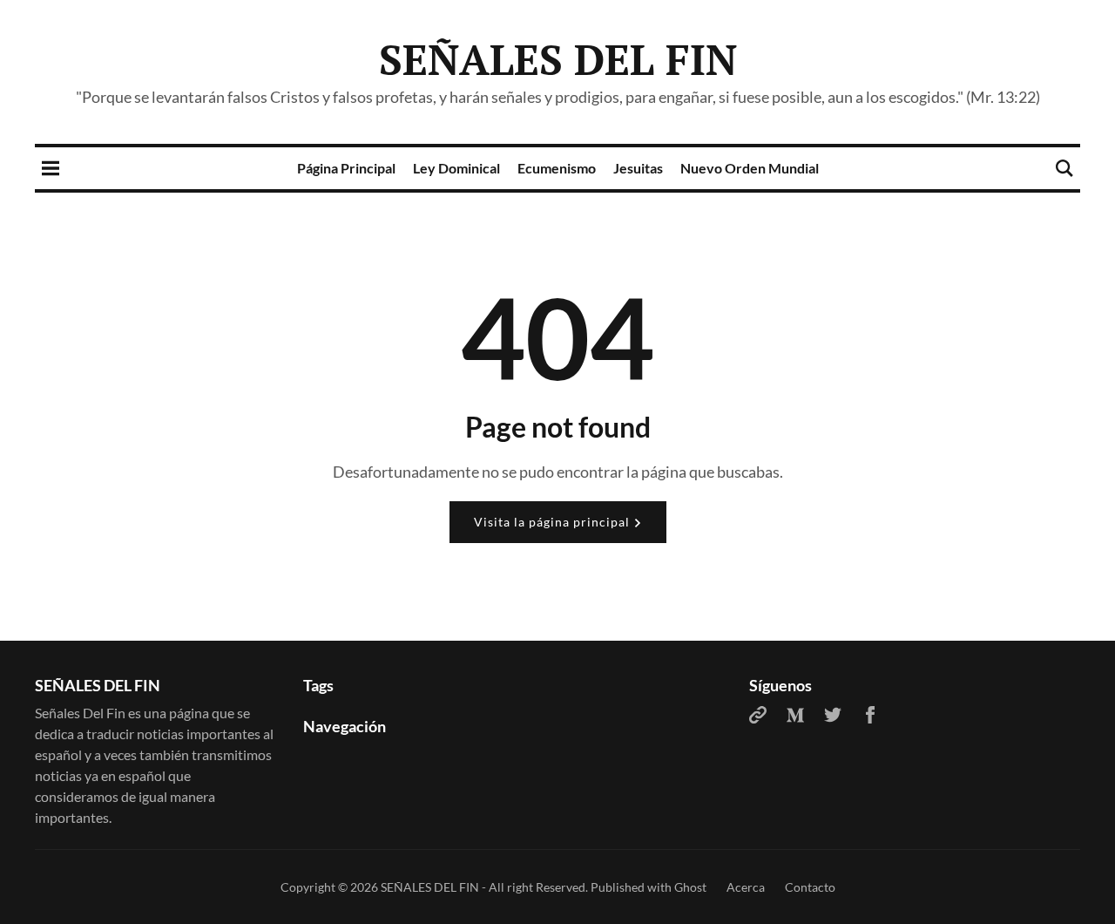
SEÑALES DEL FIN (558, 59)
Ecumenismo (556, 168)
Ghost (690, 887)
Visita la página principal (553, 521)
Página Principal (346, 168)
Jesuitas (638, 168)
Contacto (810, 887)
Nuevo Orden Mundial (749, 168)
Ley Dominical (456, 168)
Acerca (745, 887)
